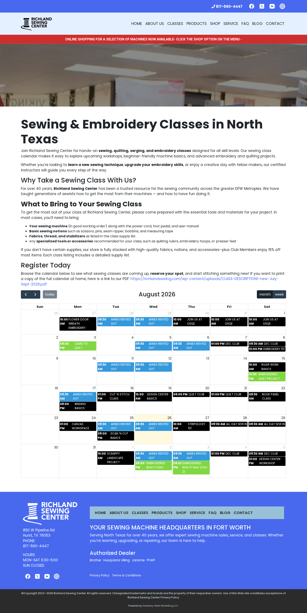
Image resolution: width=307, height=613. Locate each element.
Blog (257, 23)
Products (196, 23)
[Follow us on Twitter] (262, 6)
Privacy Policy (99, 575)
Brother (95, 560)
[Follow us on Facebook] (252, 6)
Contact (275, 23)
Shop (215, 23)
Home (136, 23)
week (279, 294)
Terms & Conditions (126, 575)
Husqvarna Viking (116, 560)
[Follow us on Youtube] (272, 6)
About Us (154, 23)
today (50, 294)
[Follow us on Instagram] (282, 6)
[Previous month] (26, 294)
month (264, 294)
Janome (138, 560)
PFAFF (151, 560)
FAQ (245, 23)
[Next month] (35, 294)
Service (230, 23)
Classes (175, 23)
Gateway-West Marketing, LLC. (160, 605)
